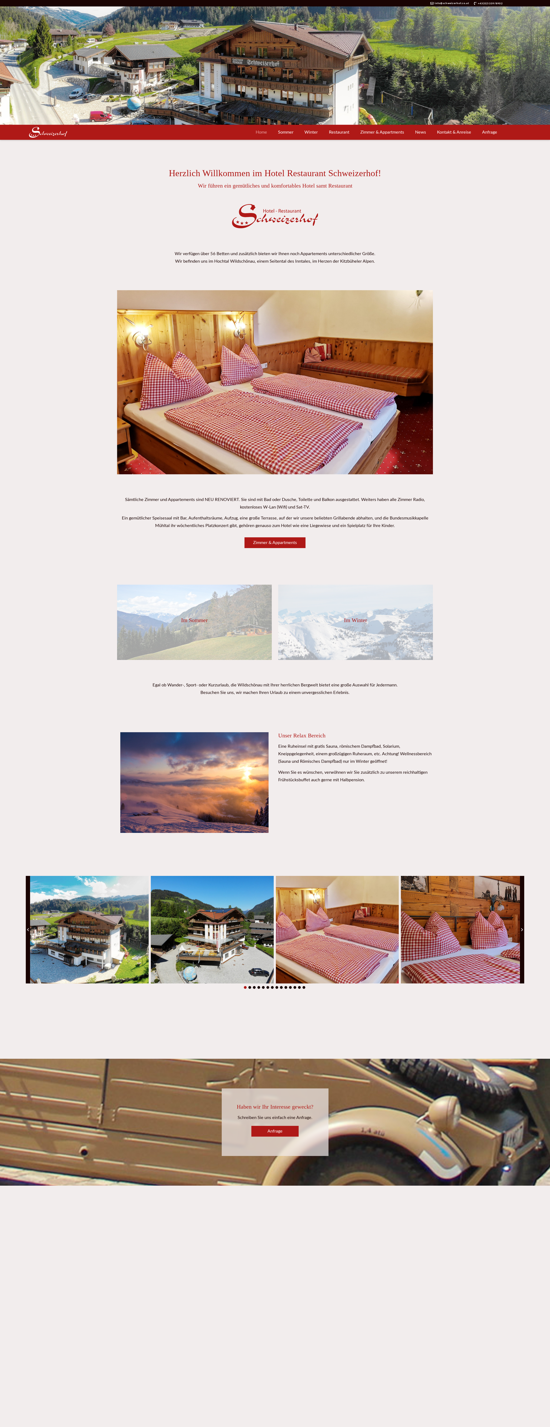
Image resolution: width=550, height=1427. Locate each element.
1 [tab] (245, 987)
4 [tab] (259, 987)
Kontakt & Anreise (454, 132)
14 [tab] (304, 987)
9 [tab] (281, 987)
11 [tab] (290, 987)
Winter (311, 132)
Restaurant (339, 132)
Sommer (285, 132)
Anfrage (489, 132)
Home (261, 132)
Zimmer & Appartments (382, 132)
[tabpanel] (87, 929)
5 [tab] (263, 987)
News (420, 132)
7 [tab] (272, 987)
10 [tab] (286, 987)
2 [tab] (250, 987)
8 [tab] (277, 987)
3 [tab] (254, 987)
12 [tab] (295, 987)
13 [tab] (299, 987)
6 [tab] (268, 987)
